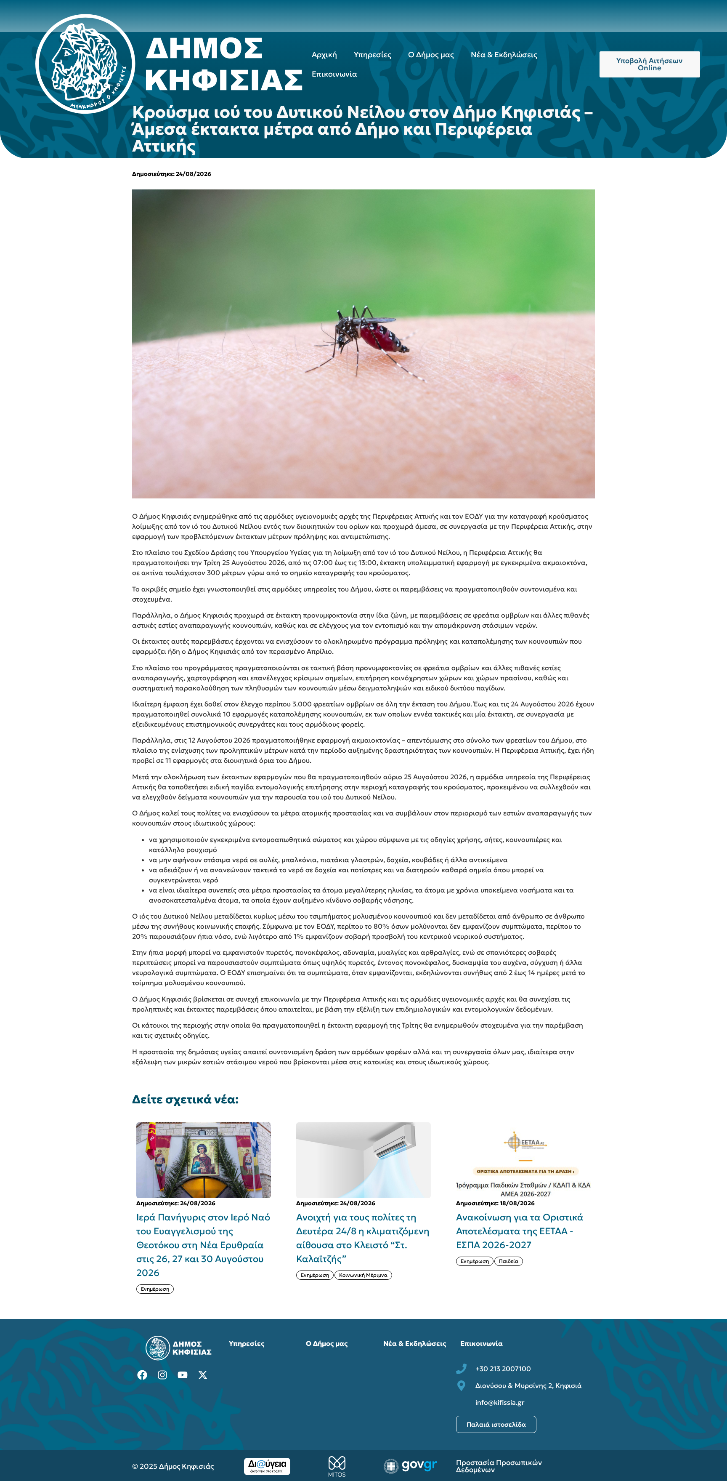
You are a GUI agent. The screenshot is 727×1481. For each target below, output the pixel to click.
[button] (600, 1207)
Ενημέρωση (155, 1289)
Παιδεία (508, 1261)
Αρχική (324, 54)
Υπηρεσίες (372, 54)
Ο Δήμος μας (431, 54)
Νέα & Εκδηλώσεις (504, 54)
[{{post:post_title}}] (203, 1160)
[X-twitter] (203, 1375)
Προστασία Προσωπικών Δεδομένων (499, 1466)
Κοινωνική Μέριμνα (363, 1275)
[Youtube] (182, 1375)
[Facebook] (142, 1375)
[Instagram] (162, 1375)
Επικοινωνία (334, 74)
